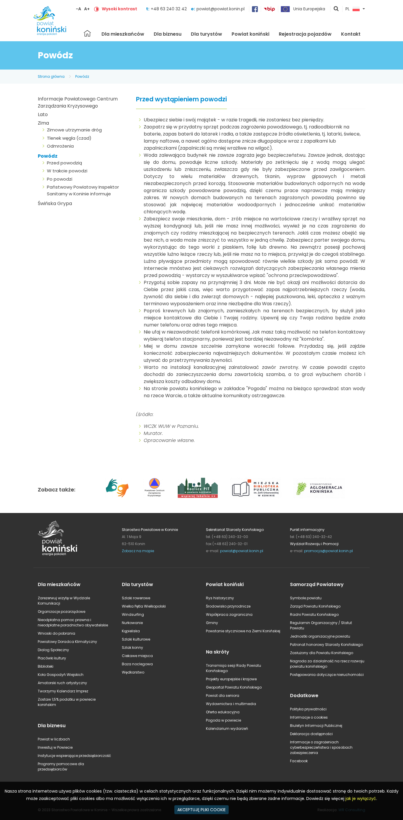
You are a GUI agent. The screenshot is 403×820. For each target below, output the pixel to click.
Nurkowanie (132, 622)
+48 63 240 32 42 (169, 9)
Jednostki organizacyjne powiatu (320, 636)
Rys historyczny (220, 597)
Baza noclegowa (137, 663)
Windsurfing (133, 614)
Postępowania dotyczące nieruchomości (327, 674)
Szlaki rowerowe (136, 597)
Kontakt (351, 34)
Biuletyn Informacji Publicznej (316, 725)
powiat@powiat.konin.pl (220, 9)
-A (78, 9)
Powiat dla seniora (222, 695)
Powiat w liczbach (54, 739)
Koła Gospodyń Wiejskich (60, 674)
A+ (87, 9)
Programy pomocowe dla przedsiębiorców (61, 766)
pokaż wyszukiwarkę (336, 9)
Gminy (212, 622)
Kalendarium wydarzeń (227, 728)
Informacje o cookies (309, 717)
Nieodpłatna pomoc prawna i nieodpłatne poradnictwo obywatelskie (73, 622)
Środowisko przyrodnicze (228, 606)
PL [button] (347, 9)
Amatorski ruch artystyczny (62, 682)
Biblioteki (45, 666)
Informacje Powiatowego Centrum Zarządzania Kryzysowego (78, 102)
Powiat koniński (250, 34)
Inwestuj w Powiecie (55, 747)
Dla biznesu (167, 34)
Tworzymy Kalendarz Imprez (63, 691)
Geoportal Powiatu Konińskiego (234, 687)
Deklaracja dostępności (311, 733)
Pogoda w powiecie (223, 720)
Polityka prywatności (308, 709)
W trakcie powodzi (67, 171)
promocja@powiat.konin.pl (328, 550)
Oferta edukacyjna (223, 712)
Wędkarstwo (133, 672)
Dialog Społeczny (53, 649)
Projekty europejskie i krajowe (231, 679)
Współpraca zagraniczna (229, 614)
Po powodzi (59, 179)
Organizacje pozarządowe (61, 611)
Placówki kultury (52, 658)
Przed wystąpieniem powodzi (181, 99)
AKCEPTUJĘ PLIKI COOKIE (201, 810)
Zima (43, 123)
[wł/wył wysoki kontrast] (96, 9)
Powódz (82, 76)
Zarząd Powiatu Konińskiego (315, 606)
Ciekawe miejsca (137, 655)
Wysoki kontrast (119, 9)
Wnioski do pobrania (56, 633)
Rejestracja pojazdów (305, 34)
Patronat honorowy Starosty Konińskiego (326, 644)
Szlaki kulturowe (136, 639)
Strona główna (87, 33)
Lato (43, 114)
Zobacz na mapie (138, 550)
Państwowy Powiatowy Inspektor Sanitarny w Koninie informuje (83, 190)
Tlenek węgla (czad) (69, 138)
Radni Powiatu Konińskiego (314, 614)
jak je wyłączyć (360, 798)
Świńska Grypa (55, 203)
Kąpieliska (131, 630)
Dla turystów (206, 34)
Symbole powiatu (306, 597)
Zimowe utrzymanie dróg (74, 130)
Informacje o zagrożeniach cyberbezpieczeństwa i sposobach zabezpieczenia (321, 747)
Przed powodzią (64, 163)
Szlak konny (132, 647)
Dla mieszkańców (122, 34)
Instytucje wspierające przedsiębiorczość (74, 755)
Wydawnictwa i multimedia (231, 703)
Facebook (299, 760)
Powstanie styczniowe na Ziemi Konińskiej (243, 630)
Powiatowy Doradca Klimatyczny (67, 641)
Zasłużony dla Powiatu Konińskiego (321, 652)
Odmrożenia (60, 146)
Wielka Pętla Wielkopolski (144, 606)
